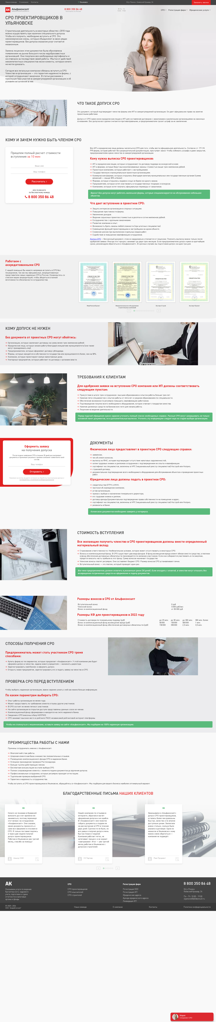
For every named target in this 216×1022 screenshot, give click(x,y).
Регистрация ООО (130, 889)
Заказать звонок (201, 2)
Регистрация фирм (177, 10)
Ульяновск (84, 2)
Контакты (34, 2)
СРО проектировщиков (77, 889)
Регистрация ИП (130, 892)
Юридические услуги (199, 10)
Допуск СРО (95, 239)
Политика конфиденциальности (197, 907)
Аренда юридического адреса (135, 898)
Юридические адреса (132, 895)
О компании (23, 2)
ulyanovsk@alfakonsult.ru (194, 899)
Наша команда (11, 2)
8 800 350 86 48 (40, 196)
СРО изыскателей (75, 892)
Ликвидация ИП (130, 901)
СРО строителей (75, 895)
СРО (163, 10)
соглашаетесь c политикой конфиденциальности (37, 480)
